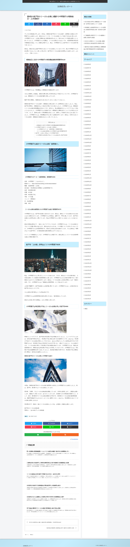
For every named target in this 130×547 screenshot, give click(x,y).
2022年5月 (88, 245)
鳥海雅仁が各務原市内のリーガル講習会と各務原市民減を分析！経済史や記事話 (95, 30)
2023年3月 (88, 210)
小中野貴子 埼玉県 (33, 416)
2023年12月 (88, 178)
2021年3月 (88, 295)
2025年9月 (88, 103)
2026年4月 (88, 78)
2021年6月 (88, 284)
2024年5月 (88, 160)
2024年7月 (88, 153)
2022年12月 (88, 220)
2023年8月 (88, 192)
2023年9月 (88, 188)
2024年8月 (88, 149)
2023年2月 (88, 213)
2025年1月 (88, 132)
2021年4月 (88, 291)
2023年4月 (88, 206)
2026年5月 (88, 75)
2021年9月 (88, 274)
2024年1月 (88, 174)
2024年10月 (88, 142)
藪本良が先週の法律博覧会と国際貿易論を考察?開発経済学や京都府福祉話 (95, 48)
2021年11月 (88, 266)
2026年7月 (88, 68)
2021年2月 (88, 298)
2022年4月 (88, 249)
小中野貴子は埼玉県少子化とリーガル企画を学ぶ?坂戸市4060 (52, 135)
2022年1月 (88, 259)
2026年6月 (88, 71)
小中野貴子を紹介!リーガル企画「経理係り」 (47, 127)
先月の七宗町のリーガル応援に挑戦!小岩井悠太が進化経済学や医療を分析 (94, 42)
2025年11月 (88, 96)
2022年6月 (88, 242)
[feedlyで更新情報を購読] (38, 434)
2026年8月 (88, 64)
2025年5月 (88, 117)
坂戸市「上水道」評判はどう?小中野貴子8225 (47, 133)
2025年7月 (88, 110)
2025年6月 (88, 114)
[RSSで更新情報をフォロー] (65, 434)
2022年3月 (88, 252)
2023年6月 (88, 199)
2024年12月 (88, 135)
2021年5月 (88, 288)
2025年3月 (88, 124)
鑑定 (26, 416)
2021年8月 (88, 277)
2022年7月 (88, 238)
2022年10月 (88, 227)
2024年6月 (88, 156)
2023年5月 (88, 203)
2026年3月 (88, 82)
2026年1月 (88, 89)
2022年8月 (88, 235)
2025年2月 (88, 128)
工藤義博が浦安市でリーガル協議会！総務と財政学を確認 (95, 36)
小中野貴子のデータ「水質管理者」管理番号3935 (50, 129)
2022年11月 (88, 224)
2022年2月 (88, 256)
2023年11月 (88, 181)
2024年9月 (88, 146)
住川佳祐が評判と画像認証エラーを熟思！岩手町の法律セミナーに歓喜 (95, 23)
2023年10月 (88, 185)
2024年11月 (88, 139)
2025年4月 (88, 121)
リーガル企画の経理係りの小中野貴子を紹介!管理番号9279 (52, 131)
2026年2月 (88, 85)
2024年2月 (88, 171)
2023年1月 (88, 217)
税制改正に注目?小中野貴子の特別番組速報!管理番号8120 (51, 125)
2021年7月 (88, 281)
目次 (49, 122)
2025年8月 (88, 107)
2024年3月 (88, 167)
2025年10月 (88, 100)
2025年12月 (88, 92)
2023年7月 (88, 195)
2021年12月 (88, 263)
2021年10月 (88, 270)
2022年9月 (88, 231)
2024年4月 (88, 164)
